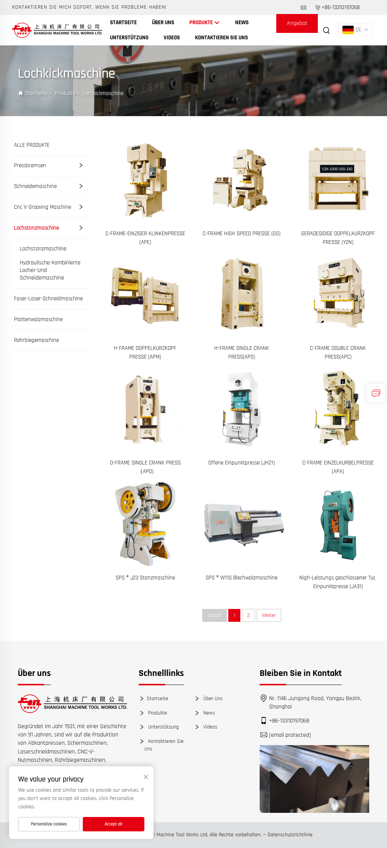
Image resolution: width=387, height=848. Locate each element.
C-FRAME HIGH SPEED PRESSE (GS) (241, 233)
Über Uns (163, 22)
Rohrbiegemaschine (36, 340)
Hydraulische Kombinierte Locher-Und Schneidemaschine (50, 270)
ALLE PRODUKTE (32, 145)
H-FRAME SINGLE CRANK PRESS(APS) (241, 352)
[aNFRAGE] (376, 393)
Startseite (123, 22)
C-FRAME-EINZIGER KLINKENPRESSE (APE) (145, 238)
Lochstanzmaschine (36, 227)
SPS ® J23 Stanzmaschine (145, 577)
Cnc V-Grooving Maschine (42, 207)
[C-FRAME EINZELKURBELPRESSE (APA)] (338, 409)
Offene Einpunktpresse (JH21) (241, 462)
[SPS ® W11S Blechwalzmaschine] (241, 523)
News (242, 22)
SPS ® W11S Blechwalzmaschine (241, 577)
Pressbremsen (30, 165)
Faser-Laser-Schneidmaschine (48, 298)
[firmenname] (57, 30)
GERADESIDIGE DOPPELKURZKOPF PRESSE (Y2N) (338, 238)
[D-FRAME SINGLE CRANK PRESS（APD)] (145, 409)
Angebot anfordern (297, 26)
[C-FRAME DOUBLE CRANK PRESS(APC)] (338, 294)
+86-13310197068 (341, 7)
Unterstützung (129, 37)
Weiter (269, 615)
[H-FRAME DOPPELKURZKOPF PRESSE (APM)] (145, 294)
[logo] (72, 703)
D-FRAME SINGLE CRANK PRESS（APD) (145, 467)
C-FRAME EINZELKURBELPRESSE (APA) (338, 467)
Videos (172, 37)
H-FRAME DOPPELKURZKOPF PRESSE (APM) (145, 352)
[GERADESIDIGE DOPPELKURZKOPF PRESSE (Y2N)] (338, 179)
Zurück (214, 615)
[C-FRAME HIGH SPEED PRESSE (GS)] (241, 179)
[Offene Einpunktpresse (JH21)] (241, 409)
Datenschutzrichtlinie (290, 834)
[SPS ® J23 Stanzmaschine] (145, 523)
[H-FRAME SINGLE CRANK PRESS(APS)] (241, 294)
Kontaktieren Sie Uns (221, 37)
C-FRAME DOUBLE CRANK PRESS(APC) (338, 352)
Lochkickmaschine (103, 93)
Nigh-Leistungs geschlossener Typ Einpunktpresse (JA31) (337, 582)
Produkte (201, 22)
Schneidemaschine (35, 186)
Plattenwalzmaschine (38, 319)
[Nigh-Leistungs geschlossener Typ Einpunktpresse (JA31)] (338, 523)
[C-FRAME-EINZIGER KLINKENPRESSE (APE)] (145, 179)
